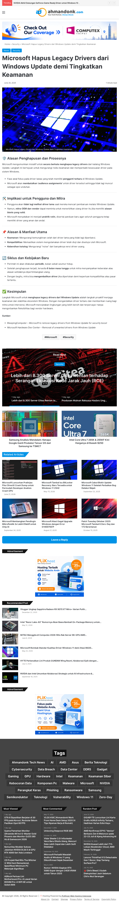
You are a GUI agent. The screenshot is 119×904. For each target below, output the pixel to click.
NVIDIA (105, 783)
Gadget (102, 769)
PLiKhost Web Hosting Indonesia (76, 896)
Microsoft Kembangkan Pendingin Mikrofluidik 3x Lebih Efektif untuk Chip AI (19, 524)
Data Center (69, 769)
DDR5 (87, 769)
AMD (62, 762)
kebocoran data (20, 783)
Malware (69, 783)
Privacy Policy (76, 899)
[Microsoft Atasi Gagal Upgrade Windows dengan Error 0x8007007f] (59, 508)
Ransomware (73, 790)
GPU (28, 776)
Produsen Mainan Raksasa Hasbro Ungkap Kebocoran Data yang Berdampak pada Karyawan (59, 380)
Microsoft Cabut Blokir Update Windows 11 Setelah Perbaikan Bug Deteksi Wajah (99, 485)
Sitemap (64, 899)
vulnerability (62, 797)
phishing (53, 790)
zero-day (105, 797)
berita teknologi (96, 762)
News (6, 50)
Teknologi (40, 797)
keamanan (75, 776)
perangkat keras (29, 790)
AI (52, 762)
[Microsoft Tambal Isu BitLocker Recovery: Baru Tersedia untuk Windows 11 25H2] (59, 470)
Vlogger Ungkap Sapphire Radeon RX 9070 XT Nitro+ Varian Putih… (53, 609)
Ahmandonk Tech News (28, 762)
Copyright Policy (108, 899)
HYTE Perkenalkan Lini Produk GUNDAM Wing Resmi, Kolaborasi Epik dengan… (59, 660)
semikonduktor (17, 797)
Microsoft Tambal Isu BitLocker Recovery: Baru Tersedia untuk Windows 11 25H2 (57, 485)
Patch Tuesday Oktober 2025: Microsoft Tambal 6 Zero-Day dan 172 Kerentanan (98, 524)
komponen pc (47, 783)
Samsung (94, 790)
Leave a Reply (59, 539)
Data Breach (46, 769)
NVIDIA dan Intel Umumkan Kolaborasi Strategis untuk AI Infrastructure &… (57, 673)
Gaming (13, 776)
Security (16, 44)
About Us (45, 899)
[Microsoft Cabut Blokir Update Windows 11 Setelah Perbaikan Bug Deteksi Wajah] (99, 470)
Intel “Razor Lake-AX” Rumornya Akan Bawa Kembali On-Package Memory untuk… (60, 622)
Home (7, 44)
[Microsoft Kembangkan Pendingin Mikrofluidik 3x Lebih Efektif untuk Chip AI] (19, 508)
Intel (59, 776)
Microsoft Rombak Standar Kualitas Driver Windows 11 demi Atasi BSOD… (56, 648)
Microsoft (51, 337)
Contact (55, 899)
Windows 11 (85, 797)
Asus (75, 762)
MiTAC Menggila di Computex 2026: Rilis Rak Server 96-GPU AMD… (53, 635)
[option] (59, 377)
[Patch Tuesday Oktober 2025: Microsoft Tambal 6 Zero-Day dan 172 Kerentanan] (99, 508)
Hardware (43, 776)
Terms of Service (91, 899)
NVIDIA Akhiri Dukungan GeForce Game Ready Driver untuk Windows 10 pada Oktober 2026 (55, 3)
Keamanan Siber (100, 776)
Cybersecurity (22, 769)
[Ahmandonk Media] (59, 12)
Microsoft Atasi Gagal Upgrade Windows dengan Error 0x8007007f (57, 524)
